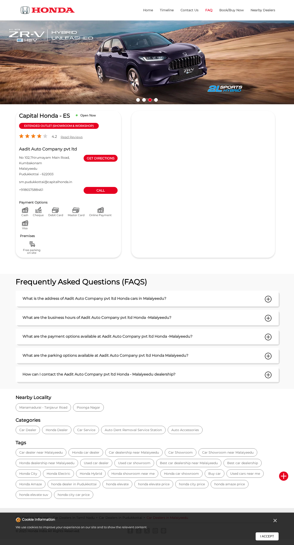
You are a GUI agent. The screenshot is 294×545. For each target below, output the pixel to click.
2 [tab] (144, 100)
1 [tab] (138, 100)
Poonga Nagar (88, 407)
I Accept (267, 536)
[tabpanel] (147, 62)
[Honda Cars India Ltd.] (48, 10)
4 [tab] (156, 100)
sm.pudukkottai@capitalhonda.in (45, 182)
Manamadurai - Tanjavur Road (43, 407)
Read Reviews (72, 137)
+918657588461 (31, 190)
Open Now (88, 115)
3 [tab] (150, 100)
